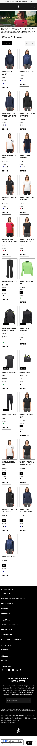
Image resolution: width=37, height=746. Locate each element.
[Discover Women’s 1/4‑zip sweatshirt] (27, 316)
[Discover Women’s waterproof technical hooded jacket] (9, 316)
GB (6, 660)
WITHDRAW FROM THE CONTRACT (13, 599)
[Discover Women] (27, 360)
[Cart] (35, 7)
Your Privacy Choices (14, 741)
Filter (5, 43)
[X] (17, 670)
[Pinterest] (13, 670)
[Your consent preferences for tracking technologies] (34, 743)
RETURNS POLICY (7, 604)
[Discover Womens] (9, 360)
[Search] (32, 7)
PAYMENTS (5, 608)
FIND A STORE (6, 650)
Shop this (5, 87)
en (2, 660)
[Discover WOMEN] (9, 59)
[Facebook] (2, 670)
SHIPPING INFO (6, 613)
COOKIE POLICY (7, 634)
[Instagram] (6, 670)
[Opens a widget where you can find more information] (30, 743)
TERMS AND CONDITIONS (10, 624)
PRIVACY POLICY (7, 629)
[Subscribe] (29, 700)
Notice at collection (8, 744)
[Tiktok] (20, 670)
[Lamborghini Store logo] (18, 7)
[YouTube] (9, 670)
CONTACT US (6, 594)
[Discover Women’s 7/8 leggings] (9, 402)
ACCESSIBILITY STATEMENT (11, 639)
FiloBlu (12, 722)
